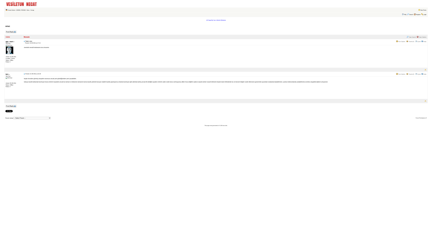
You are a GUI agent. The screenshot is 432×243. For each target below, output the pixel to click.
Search (411, 14)
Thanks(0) (411, 41)
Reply (424, 41)
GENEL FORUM (20, 10)
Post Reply (10, 32)
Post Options (401, 41)
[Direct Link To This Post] (24, 41)
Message (27, 37)
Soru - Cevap (30, 10)
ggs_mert (10, 42)
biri (7, 74)
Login (424, 14)
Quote (419, 41)
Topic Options (422, 37)
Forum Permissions (421, 118)
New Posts (423, 10)
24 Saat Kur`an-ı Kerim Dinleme (216, 20)
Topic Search (412, 37)
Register (418, 14)
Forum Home (11, 10)
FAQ (405, 14)
